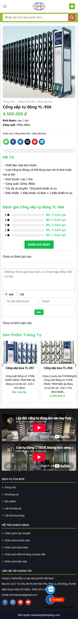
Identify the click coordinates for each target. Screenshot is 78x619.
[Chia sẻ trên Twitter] (20, 142)
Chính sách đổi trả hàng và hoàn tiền (25, 554)
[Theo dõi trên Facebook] (5, 602)
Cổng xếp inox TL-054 (58, 368)
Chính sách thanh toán (17, 540)
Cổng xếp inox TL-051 (20, 368)
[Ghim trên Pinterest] (35, 142)
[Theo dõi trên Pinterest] (20, 602)
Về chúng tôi (12, 494)
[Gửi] (71, 17)
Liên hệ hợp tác (13, 508)
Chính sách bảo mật (16, 561)
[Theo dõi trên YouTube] (28, 602)
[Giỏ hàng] (72, 6)
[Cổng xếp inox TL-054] (58, 352)
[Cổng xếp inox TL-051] (20, 352)
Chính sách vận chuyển (17, 533)
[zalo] (50, 589)
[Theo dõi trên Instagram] (13, 602)
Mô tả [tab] (8, 157)
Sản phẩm (10, 501)
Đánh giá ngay (39, 244)
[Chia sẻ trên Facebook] (13, 142)
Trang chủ (8, 101)
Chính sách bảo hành (16, 547)
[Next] (75, 372)
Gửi (39, 312)
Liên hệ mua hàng (14, 515)
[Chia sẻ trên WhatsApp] (6, 142)
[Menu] (5, 6)
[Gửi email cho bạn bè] (27, 142)
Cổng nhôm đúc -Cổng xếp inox (35, 101)
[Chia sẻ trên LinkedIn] (42, 142)
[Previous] (2, 372)
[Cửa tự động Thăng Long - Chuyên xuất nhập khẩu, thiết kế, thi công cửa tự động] (39, 6)
